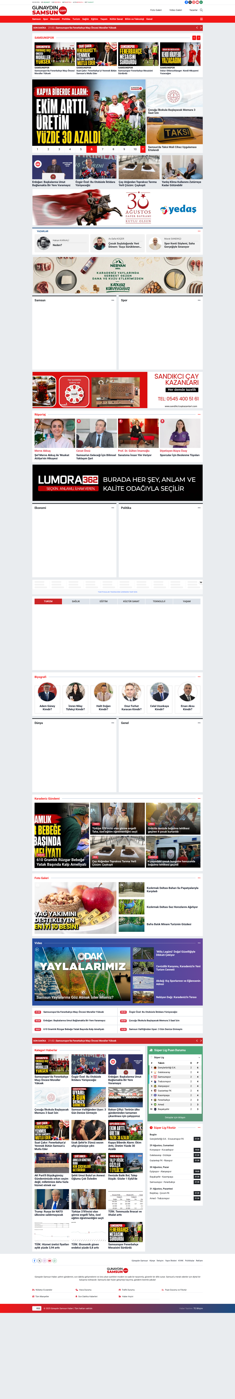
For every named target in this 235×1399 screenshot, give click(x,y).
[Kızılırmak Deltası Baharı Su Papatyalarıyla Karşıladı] (131, 889)
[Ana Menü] (201, 19)
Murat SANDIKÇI (61, 238)
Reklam (199, 1260)
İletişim (160, 1260)
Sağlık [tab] (76, 601)
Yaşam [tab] (187, 601)
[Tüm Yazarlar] (199, 231)
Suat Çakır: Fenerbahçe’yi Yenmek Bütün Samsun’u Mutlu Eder (96, 72)
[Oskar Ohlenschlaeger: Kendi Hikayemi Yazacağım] (180, 54)
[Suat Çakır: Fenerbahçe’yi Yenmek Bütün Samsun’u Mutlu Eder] (96, 54)
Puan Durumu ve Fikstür (176, 1290)
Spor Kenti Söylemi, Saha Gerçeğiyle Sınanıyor (68, 245)
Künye (152, 1260)
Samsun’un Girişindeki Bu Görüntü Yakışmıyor (179, 245)
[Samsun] (113, 300)
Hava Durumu (85, 1290)
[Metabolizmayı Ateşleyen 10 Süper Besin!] (75, 908)
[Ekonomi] (113, 508)
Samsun (36, 19)
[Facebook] (34, 1260)
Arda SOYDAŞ (116, 238)
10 (135, 149)
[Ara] (201, 10)
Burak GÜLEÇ (171, 238)
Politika (66, 19)
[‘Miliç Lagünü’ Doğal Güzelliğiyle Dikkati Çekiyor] (143, 953)
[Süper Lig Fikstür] (199, 1127)
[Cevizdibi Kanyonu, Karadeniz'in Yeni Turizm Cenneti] (143, 967)
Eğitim (94, 19)
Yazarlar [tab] (42, 231)
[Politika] (199, 508)
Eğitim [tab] (104, 601)
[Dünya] (113, 722)
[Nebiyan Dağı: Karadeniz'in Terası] (143, 997)
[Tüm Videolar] (199, 943)
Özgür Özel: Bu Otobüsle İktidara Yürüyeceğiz (153, 1012)
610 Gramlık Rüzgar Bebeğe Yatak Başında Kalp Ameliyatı (73, 1029)
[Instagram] (44, 1260)
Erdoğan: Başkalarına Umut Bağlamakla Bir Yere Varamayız (74, 1020)
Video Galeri (175, 10)
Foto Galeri (156, 10)
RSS (38, 1308)
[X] (39, 1260)
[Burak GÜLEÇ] (155, 243)
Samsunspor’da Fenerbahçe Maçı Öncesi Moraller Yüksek (73, 1012)
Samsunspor (42, 67)
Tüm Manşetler (42, 1296)
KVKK (180, 1260)
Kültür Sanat (116, 19)
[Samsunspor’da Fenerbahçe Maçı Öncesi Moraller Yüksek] (55, 54)
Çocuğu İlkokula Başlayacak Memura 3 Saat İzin (154, 1020)
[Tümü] (199, 414)
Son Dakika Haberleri (88, 1296)
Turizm (76, 19)
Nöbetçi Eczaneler (44, 1290)
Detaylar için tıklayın (175, 1117)
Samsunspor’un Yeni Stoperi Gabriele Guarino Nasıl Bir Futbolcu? (123, 245)
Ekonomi (55, 19)
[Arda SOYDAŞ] (99, 243)
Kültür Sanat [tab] (131, 601)
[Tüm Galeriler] (199, 878)
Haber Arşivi (127, 1296)
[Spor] (199, 300)
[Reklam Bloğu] (118, 207)
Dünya (39, 723)
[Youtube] (49, 1260)
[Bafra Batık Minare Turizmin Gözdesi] (131, 924)
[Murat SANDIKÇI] (43, 243)
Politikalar (189, 1260)
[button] (197, 28)
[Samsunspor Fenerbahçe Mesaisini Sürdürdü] (138, 54)
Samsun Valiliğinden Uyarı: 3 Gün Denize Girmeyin (155, 1029)
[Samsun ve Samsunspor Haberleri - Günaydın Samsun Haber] (49, 9)
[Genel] (199, 722)
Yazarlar (193, 10)
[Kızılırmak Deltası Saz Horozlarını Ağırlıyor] (131, 906)
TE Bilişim (198, 1308)
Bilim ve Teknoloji (134, 19)
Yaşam (103, 19)
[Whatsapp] (54, 1260)
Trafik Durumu (128, 1290)
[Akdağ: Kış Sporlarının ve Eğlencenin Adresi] (143, 982)
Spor (45, 19)
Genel (149, 19)
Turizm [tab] (48, 601)
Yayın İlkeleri (171, 1260)
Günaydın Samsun (140, 1260)
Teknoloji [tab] (159, 601)
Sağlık (85, 19)
